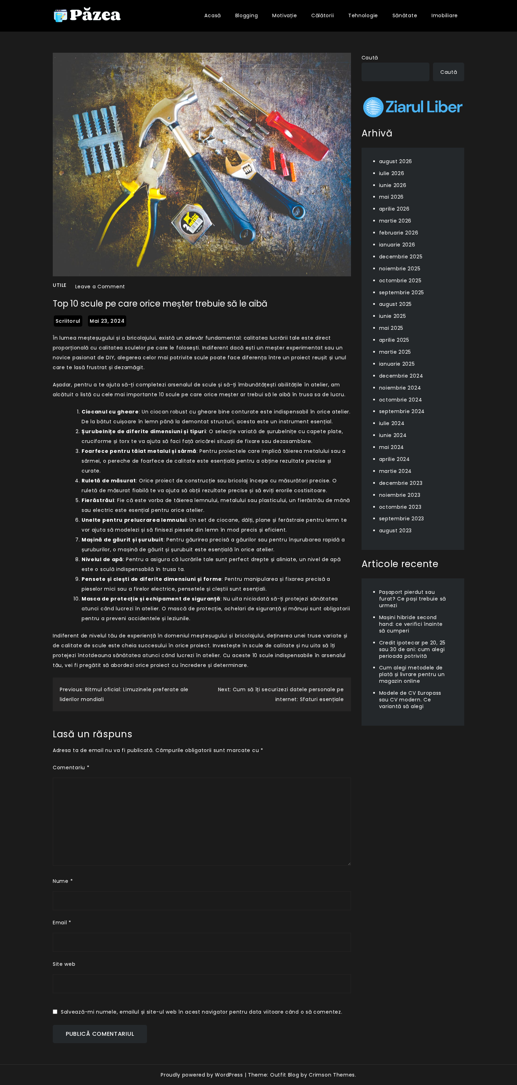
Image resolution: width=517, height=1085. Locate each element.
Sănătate (404, 15)
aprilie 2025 (394, 340)
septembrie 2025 (402, 292)
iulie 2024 (392, 423)
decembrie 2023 (401, 483)
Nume (63, 881)
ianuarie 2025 (397, 363)
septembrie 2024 (402, 411)
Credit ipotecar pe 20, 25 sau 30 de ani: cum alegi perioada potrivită (412, 649)
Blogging (246, 15)
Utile (59, 285)
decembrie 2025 (401, 256)
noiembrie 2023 (400, 494)
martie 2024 (395, 471)
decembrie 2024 (401, 375)
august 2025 (395, 304)
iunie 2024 (393, 435)
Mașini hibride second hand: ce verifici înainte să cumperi (411, 624)
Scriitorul (68, 321)
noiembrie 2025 (400, 268)
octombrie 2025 (400, 280)
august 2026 (396, 161)
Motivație (284, 15)
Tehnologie (363, 15)
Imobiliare (445, 15)
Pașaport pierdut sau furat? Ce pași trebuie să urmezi (412, 599)
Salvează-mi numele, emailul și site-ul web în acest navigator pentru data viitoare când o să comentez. (201, 1011)
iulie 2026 (391, 172)
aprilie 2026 (394, 208)
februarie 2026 (399, 232)
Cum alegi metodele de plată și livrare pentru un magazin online (412, 674)
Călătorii (322, 15)
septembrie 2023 (402, 518)
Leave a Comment (100, 286)
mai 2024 (391, 447)
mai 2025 (391, 328)
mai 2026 (391, 196)
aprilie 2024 (394, 459)
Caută (370, 57)
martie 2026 (395, 220)
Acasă (212, 15)
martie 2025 (395, 351)
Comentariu (71, 767)
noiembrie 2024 (400, 387)
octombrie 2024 (400, 399)
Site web (64, 964)
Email (62, 922)
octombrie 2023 (400, 506)
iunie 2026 (393, 184)
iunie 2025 (392, 316)
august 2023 (395, 530)
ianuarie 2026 (397, 244)
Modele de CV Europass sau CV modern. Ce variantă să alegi (410, 699)
